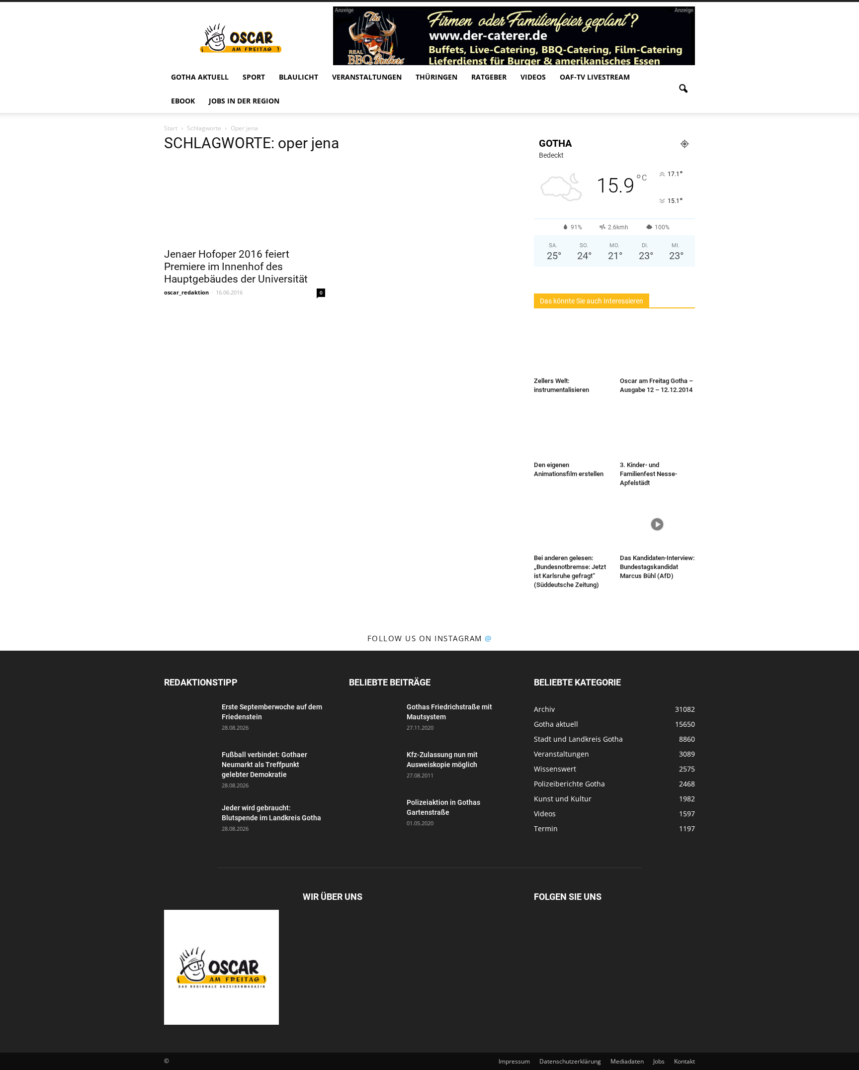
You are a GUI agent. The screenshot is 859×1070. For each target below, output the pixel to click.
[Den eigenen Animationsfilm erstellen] (571, 431)
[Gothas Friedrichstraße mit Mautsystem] (374, 719)
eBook (183, 100)
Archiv (544, 709)
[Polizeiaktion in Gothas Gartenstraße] (374, 814)
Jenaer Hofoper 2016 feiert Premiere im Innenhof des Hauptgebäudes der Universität (236, 266)
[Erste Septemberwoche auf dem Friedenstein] (189, 719)
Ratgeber (489, 77)
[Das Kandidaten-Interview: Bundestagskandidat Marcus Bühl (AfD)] (657, 524)
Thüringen (436, 77)
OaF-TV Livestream (595, 77)
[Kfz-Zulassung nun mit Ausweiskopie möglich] (374, 767)
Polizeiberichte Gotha (569, 783)
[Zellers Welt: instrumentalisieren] (571, 347)
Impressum (514, 1061)
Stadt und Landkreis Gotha (578, 739)
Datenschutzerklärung (570, 1061)
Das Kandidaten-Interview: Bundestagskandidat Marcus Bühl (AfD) (657, 567)
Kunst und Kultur (563, 798)
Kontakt (684, 1061)
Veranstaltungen (367, 77)
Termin (546, 828)
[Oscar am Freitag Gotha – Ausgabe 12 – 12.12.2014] (657, 347)
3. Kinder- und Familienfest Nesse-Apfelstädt (648, 473)
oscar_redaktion (186, 292)
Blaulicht (298, 77)
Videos (533, 77)
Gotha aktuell (200, 77)
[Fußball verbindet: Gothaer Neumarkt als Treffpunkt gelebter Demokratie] (189, 767)
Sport (254, 77)
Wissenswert (555, 769)
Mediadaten (627, 1061)
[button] (683, 89)
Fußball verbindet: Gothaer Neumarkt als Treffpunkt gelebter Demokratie (264, 764)
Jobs (659, 1061)
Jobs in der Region (244, 100)
